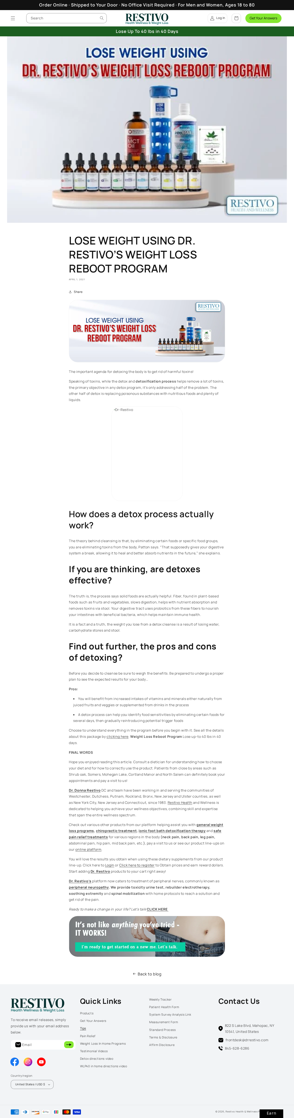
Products (87, 1013)
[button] (13, 18)
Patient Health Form (164, 1007)
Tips (83, 1028)
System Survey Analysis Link (170, 1014)
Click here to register (137, 865)
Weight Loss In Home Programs (103, 1043)
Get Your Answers (263, 18)
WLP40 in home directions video (103, 1066)
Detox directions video (96, 1058)
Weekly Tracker (160, 999)
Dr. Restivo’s (80, 881)
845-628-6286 (237, 1048)
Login (109, 865)
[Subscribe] (69, 1044)
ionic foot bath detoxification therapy (172, 830)
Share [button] (78, 292)
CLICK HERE (158, 909)
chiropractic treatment (116, 830)
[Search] (102, 18)
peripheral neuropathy (89, 887)
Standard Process (162, 1030)
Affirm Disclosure (162, 1045)
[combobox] (66, 18)
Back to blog (149, 974)
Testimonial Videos (94, 1051)
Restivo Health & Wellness (242, 1111)
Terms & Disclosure (163, 1037)
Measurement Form (163, 1022)
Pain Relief (88, 1036)
